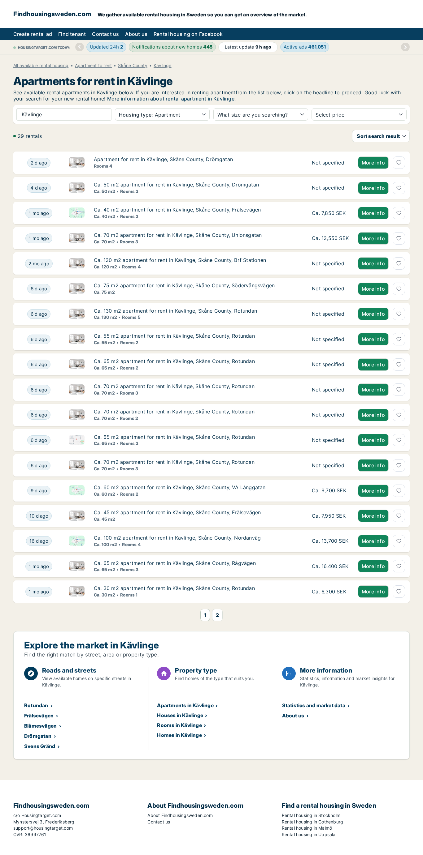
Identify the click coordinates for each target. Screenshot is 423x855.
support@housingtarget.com (43, 828)
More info (373, 163)
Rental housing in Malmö (307, 828)
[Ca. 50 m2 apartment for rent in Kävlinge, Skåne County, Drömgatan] (330, 188)
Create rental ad (32, 34)
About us (136, 34)
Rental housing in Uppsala (309, 834)
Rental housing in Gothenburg (312, 821)
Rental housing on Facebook (188, 34)
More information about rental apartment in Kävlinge (170, 99)
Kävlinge (163, 65)
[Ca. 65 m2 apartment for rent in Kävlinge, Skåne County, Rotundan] (330, 364)
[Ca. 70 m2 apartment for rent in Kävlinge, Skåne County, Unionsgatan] (330, 238)
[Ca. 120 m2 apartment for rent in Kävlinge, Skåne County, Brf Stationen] (330, 263)
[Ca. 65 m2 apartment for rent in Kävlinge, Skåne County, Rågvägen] (330, 566)
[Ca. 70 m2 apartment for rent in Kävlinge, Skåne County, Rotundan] (330, 389)
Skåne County (132, 65)
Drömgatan (37, 736)
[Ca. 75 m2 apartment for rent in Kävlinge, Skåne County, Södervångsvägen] (330, 289)
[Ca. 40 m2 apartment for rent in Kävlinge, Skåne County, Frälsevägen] (330, 213)
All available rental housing (41, 65)
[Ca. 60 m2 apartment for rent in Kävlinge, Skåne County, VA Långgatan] (330, 491)
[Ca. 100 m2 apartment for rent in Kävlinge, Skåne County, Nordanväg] (330, 541)
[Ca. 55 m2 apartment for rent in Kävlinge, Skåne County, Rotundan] (330, 339)
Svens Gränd (39, 746)
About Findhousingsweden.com (179, 815)
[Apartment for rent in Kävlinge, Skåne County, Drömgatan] (330, 163)
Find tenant (72, 34)
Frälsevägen (39, 715)
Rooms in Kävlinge (179, 725)
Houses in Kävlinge (180, 715)
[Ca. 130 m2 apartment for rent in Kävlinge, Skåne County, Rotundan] (330, 314)
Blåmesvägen (40, 726)
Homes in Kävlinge (179, 735)
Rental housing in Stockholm (311, 815)
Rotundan (36, 705)
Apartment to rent (93, 65)
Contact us (105, 34)
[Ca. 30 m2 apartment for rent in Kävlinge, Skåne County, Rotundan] (330, 591)
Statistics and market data (313, 705)
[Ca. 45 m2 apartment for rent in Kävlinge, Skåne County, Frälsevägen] (330, 516)
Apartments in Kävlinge (185, 705)
